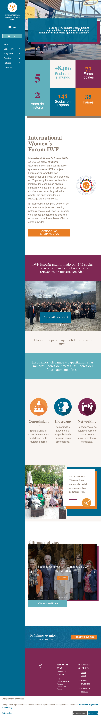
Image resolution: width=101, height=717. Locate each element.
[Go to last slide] (32, 572)
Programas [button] (8, 54)
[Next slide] (94, 572)
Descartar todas (79, 713)
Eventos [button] (7, 58)
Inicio (6, 45)
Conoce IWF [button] (9, 49)
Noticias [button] (7, 63)
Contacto (8, 68)
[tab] (59, 597)
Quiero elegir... (8, 713)
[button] (30, 306)
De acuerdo (93, 713)
